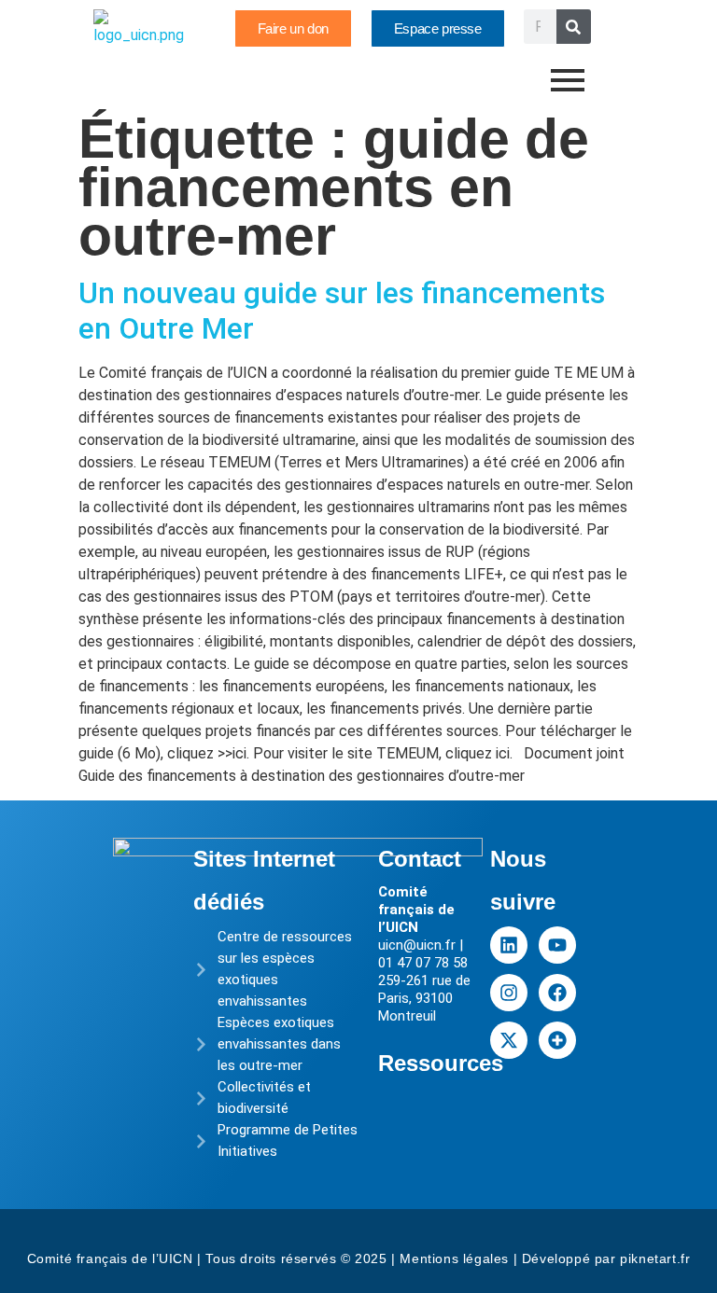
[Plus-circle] (557, 1040)
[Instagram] (508, 992)
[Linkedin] (508, 945)
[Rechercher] (573, 26)
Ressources (440, 1063)
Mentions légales (454, 1258)
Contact (419, 858)
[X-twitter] (508, 1040)
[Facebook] (557, 992)
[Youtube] (557, 945)
